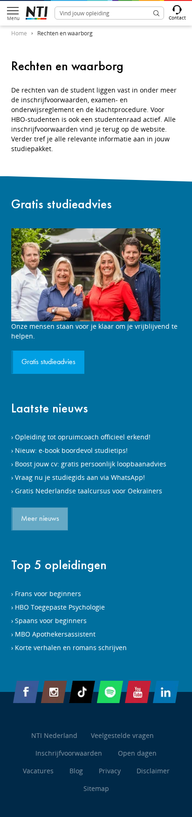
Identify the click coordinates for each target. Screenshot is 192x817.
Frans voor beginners (48, 593)
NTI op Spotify (110, 692)
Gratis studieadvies (61, 204)
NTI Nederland (54, 735)
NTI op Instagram (54, 692)
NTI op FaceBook (26, 692)
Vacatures (38, 770)
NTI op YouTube (138, 692)
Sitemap (96, 788)
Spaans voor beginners (51, 620)
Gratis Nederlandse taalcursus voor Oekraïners (88, 490)
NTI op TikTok (82, 692)
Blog (76, 770)
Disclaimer (153, 770)
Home (19, 33)
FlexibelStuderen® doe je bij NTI (37, 13)
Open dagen (137, 753)
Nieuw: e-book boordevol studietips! (71, 450)
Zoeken (156, 13)
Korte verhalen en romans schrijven (71, 647)
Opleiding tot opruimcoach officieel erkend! (83, 436)
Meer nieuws (40, 519)
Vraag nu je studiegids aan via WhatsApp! (80, 477)
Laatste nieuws (49, 408)
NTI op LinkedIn (166, 692)
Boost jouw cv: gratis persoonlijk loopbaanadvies (90, 463)
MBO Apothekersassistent (55, 634)
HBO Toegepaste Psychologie (60, 607)
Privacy (110, 770)
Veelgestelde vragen (122, 735)
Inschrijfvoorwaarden (68, 753)
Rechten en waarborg (65, 33)
